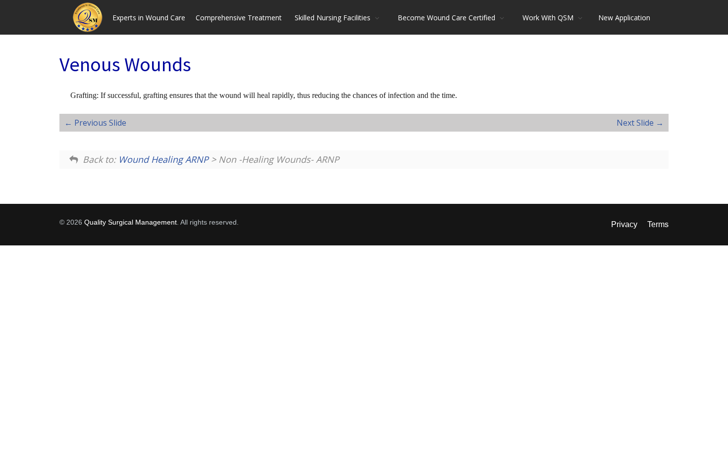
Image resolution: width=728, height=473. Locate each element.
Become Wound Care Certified (446, 17)
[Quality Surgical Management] (90, 17)
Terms (658, 224)
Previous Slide (99, 122)
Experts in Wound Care (148, 17)
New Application (624, 17)
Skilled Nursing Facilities (332, 17)
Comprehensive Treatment (239, 17)
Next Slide (636, 122)
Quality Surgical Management (130, 222)
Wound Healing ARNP (163, 159)
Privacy (624, 224)
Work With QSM (547, 17)
